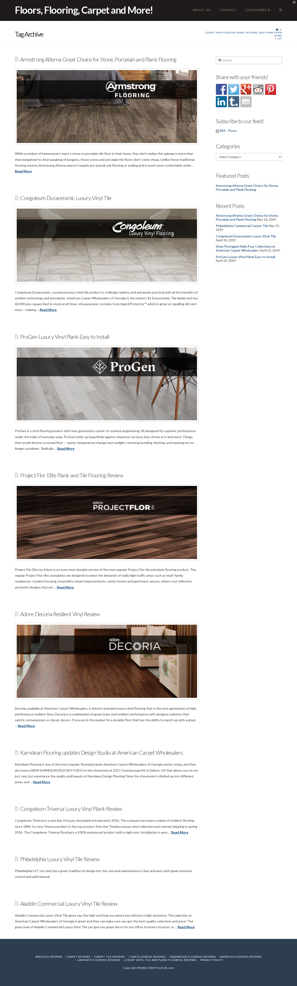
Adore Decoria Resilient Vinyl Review (60, 614)
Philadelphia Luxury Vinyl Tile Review (60, 859)
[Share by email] (246, 101)
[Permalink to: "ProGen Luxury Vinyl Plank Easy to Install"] (107, 383)
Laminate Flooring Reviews (98, 959)
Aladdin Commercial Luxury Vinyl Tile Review (68, 903)
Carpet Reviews (78, 956)
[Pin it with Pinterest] (270, 89)
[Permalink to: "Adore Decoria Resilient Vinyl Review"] (107, 661)
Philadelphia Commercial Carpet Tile (242, 226)
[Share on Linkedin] (221, 101)
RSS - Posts (228, 131)
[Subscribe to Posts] (217, 131)
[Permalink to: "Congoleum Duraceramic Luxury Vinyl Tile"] (107, 245)
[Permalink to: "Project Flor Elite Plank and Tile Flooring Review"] (107, 522)
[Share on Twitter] (233, 89)
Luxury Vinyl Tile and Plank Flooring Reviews (160, 959)
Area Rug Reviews (48, 956)
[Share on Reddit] (258, 89)
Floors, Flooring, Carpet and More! (84, 10)
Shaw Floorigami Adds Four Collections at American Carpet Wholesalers (245, 248)
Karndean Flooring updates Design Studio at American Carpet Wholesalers (101, 752)
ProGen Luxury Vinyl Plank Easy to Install (64, 336)
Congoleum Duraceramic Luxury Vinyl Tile (65, 198)
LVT (280, 38)
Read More (23, 171)
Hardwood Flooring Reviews (193, 956)
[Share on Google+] (246, 89)
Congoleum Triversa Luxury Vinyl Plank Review (71, 808)
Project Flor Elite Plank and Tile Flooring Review (71, 475)
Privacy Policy (211, 959)
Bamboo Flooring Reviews (241, 956)
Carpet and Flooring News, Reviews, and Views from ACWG (243, 34)
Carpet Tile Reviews (109, 956)
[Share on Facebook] (221, 89)
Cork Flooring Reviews (147, 956)
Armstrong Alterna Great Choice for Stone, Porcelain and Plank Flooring (98, 59)
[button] (292, 4)
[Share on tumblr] (233, 101)
